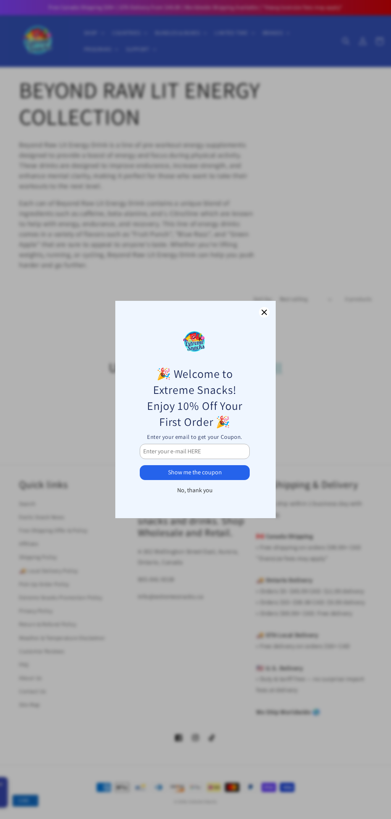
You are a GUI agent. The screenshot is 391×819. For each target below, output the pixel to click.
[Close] (264, 312)
